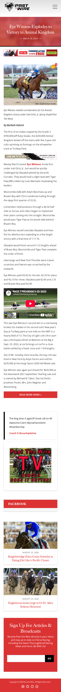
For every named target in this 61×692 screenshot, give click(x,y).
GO (49, 658)
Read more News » (30, 394)
